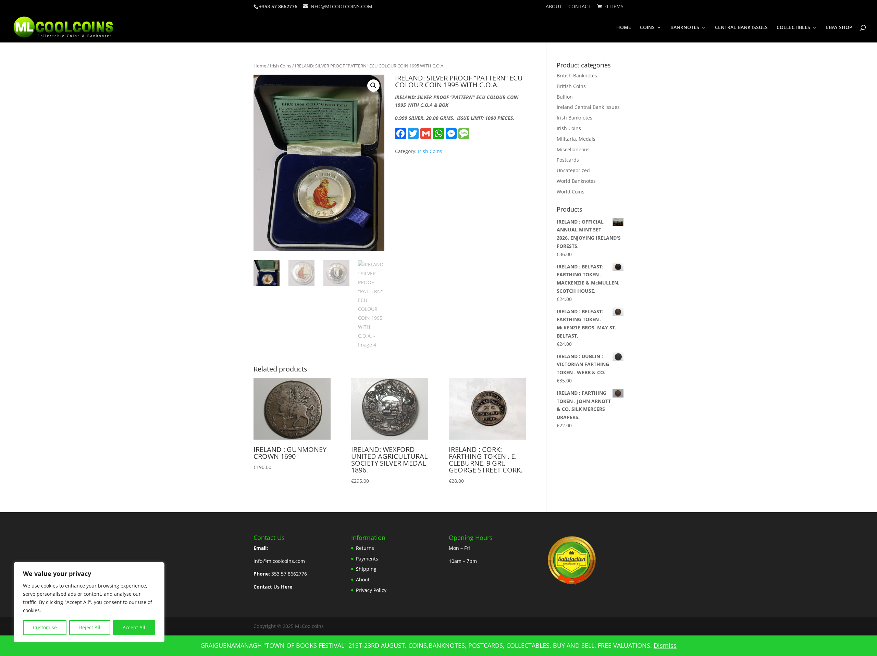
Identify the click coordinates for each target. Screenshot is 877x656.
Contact (579, 7)
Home (260, 66)
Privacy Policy (371, 590)
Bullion (565, 96)
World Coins (570, 191)
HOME (623, 27)
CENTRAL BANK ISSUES (741, 27)
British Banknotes (577, 75)
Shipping (366, 569)
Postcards (568, 159)
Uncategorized (573, 170)
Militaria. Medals (576, 139)
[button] (373, 85)
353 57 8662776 (289, 573)
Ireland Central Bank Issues (588, 107)
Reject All (89, 627)
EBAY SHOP (839, 27)
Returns (365, 548)
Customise (45, 627)
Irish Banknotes (574, 117)
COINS (647, 27)
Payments (367, 558)
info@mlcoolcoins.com (279, 561)
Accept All (134, 627)
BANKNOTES (684, 27)
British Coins (571, 86)
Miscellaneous (573, 149)
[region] (89, 602)
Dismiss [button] (665, 645)
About (554, 7)
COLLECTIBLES (793, 27)
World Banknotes (576, 181)
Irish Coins (280, 66)
